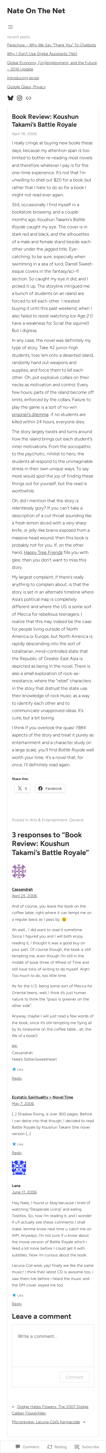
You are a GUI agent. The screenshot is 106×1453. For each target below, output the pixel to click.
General (76, 820)
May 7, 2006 (23, 1103)
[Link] (28, 98)
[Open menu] (10, 27)
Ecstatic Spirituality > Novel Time (42, 1097)
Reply (17, 1078)
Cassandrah (22, 889)
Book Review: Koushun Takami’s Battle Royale (45, 120)
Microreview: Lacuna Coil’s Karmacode (46, 1422)
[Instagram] (19, 98)
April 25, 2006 (24, 895)
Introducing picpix (23, 78)
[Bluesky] (10, 98)
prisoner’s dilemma (30, 414)
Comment (74, 1377)
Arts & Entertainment (48, 820)
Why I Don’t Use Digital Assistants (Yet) (42, 53)
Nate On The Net (36, 10)
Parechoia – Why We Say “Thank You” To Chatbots (51, 45)
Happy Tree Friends (43, 552)
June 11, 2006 (24, 1192)
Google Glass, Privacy (26, 87)
